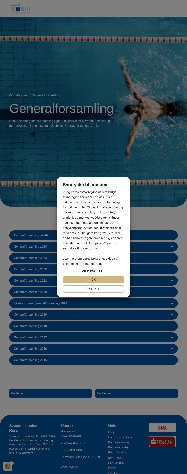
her (101, 263)
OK (93, 279)
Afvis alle (93, 289)
